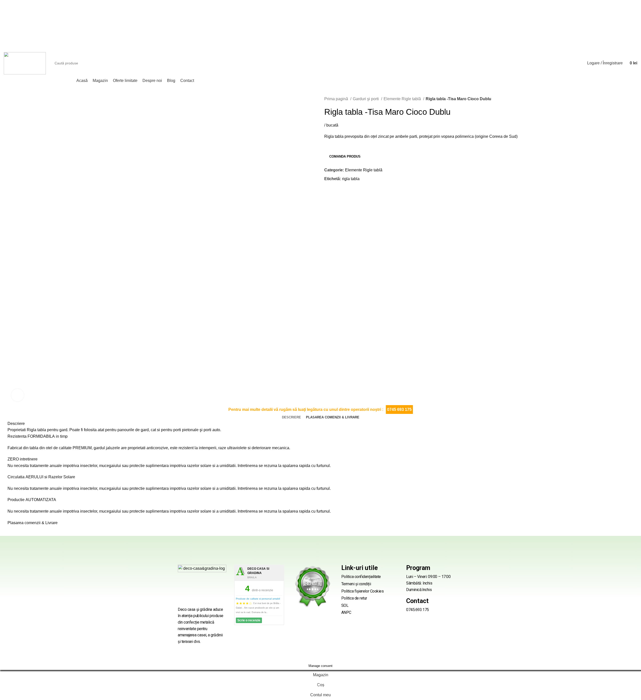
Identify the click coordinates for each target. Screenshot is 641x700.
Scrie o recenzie (248, 620)
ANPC (346, 612)
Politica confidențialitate (361, 576)
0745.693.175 (417, 609)
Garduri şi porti (366, 99)
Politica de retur (354, 598)
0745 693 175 (399, 409)
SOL (345, 605)
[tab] (291, 417)
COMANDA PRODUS (345, 156)
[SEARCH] (570, 63)
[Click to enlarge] (17, 395)
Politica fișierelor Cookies (362, 591)
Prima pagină (336, 99)
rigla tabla (351, 179)
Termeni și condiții (356, 583)
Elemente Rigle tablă (403, 99)
